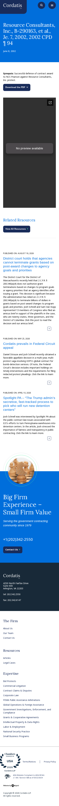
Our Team (8, 633)
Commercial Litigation (14, 685)
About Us (8, 628)
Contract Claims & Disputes (17, 690)
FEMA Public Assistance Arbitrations (21, 700)
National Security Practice (16, 731)
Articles (7, 657)
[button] (52, 5)
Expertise (11, 673)
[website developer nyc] (11, 786)
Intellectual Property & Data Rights (21, 722)
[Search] (41, 5)
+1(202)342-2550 (18, 539)
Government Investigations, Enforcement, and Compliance (27, 711)
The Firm (10, 621)
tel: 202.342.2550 (11, 594)
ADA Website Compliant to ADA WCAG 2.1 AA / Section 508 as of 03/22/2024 (28, 776)
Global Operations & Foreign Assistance (23, 704)
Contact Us (9, 637)
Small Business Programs (16, 736)
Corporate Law (11, 695)
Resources (11, 650)
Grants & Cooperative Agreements (21, 717)
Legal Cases (9, 662)
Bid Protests (9, 681)
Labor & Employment (14, 726)
